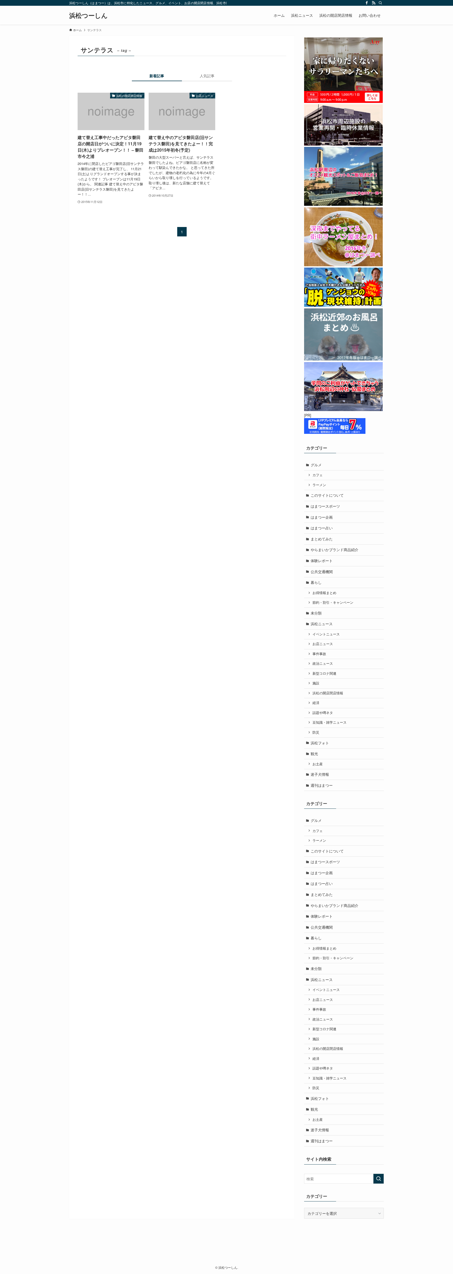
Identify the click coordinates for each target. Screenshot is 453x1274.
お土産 (317, 764)
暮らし (316, 582)
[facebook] (366, 3)
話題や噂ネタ (322, 712)
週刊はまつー (322, 785)
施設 (315, 683)
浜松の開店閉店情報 (327, 693)
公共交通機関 (322, 571)
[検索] (380, 3)
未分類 (316, 613)
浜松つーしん (88, 15)
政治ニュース (322, 663)
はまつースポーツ (325, 506)
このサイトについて (327, 495)
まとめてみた (322, 538)
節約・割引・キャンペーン (332, 602)
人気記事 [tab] (207, 75)
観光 (314, 753)
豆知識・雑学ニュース (329, 722)
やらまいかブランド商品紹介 (334, 549)
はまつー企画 (322, 517)
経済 (315, 702)
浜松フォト (320, 742)
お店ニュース (322, 643)
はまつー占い (322, 527)
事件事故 (319, 653)
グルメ (316, 464)
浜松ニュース (322, 623)
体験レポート (322, 560)
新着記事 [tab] (156, 75)
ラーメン (319, 485)
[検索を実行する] (378, 1179)
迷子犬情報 (320, 774)
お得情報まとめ (324, 592)
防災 (315, 732)
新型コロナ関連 (324, 673)
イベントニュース (326, 634)
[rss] (373, 3)
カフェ (317, 475)
